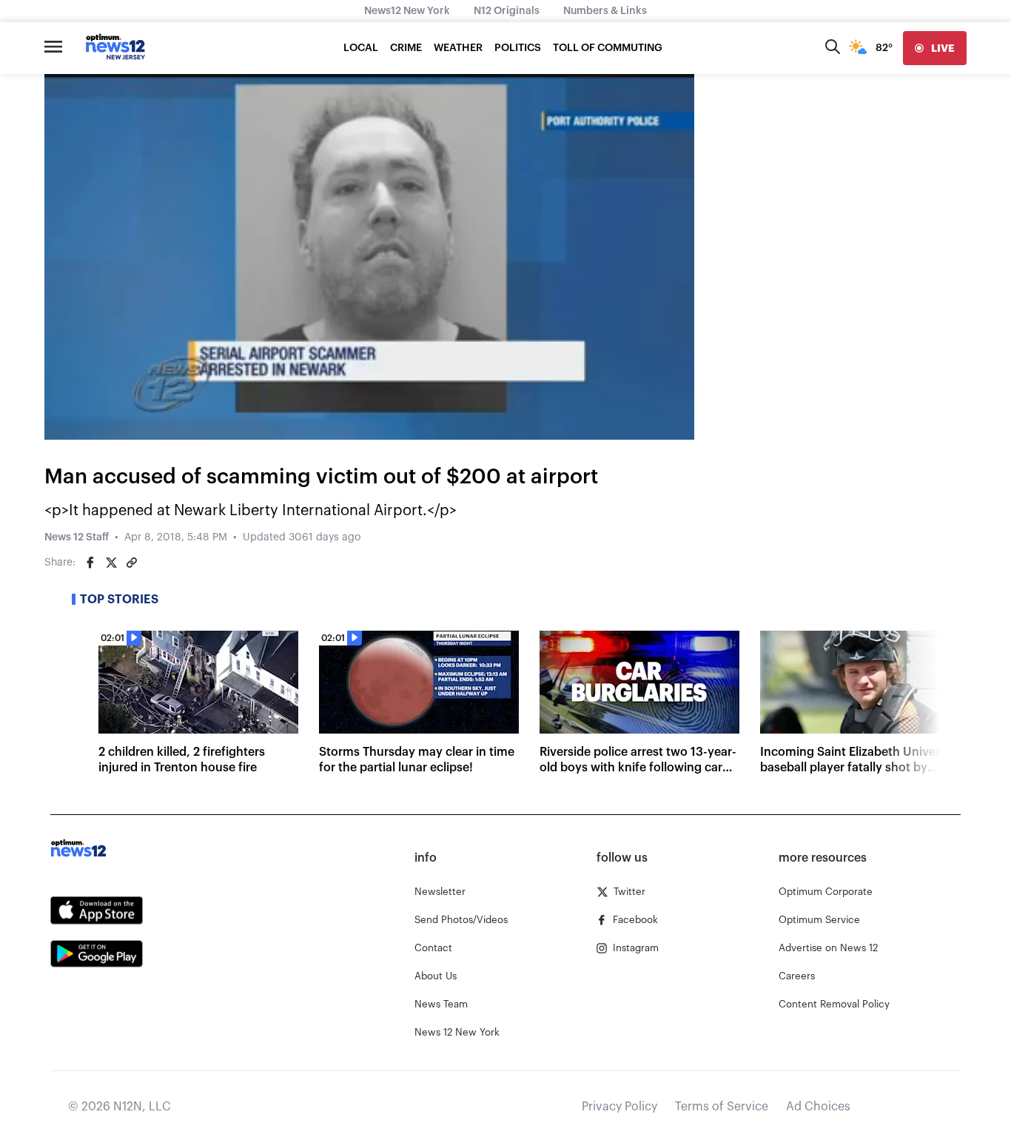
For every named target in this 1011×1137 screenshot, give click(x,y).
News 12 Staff (76, 537)
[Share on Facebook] (90, 562)
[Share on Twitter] (111, 562)
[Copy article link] (132, 562)
